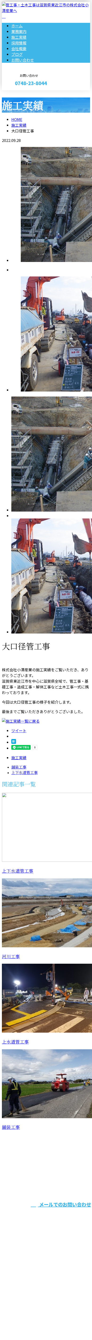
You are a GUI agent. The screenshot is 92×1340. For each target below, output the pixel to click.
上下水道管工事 (17, 871)
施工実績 (18, 37)
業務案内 (18, 31)
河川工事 (11, 956)
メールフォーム (18, 93)
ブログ (17, 54)
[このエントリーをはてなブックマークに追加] (13, 742)
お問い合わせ (22, 60)
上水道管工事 (15, 1042)
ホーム (17, 26)
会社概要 (18, 48)
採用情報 (18, 43)
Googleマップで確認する (25, 1295)
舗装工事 (11, 1127)
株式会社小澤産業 (79, 1178)
